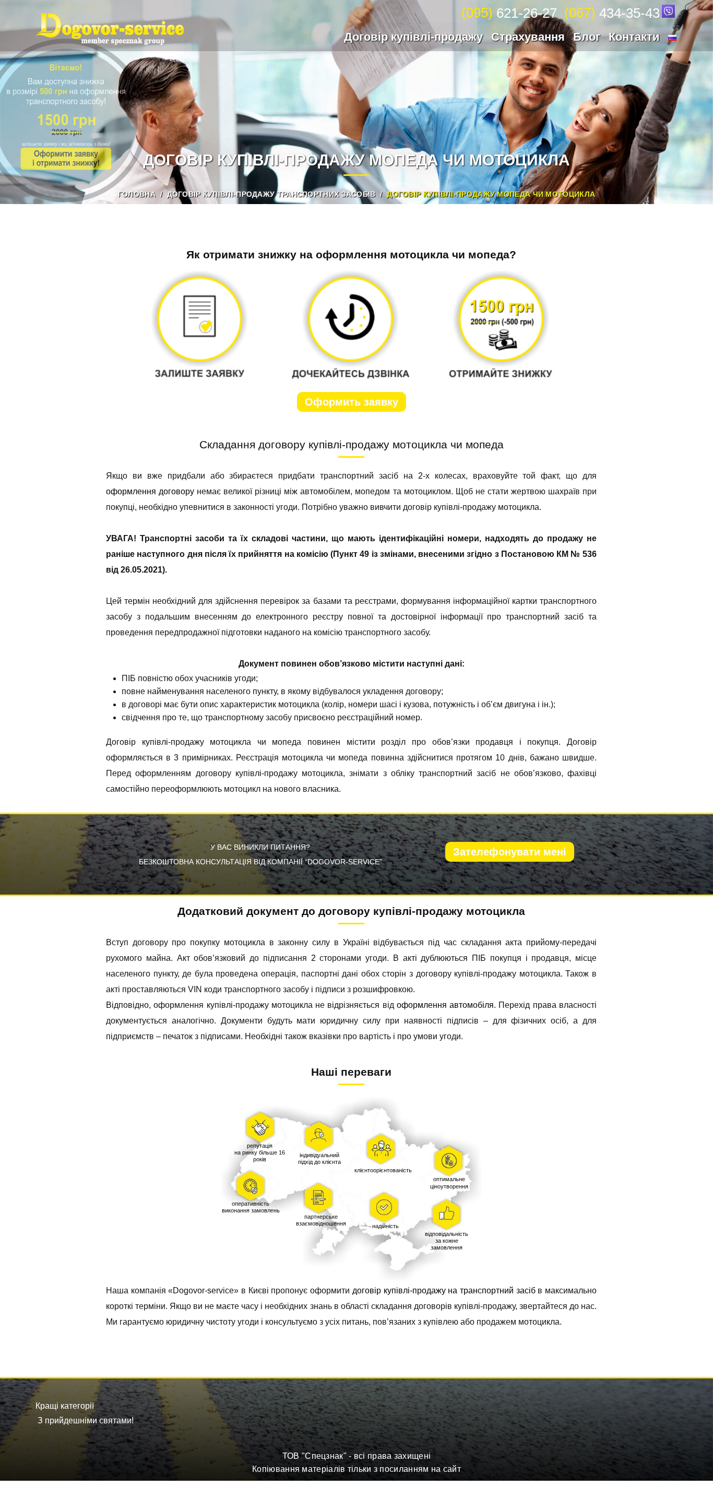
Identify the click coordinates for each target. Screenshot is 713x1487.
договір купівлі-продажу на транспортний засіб (445, 1290)
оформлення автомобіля (445, 1005)
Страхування (528, 36)
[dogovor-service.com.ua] (109, 29)
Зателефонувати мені (509, 852)
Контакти (634, 36)
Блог (586, 36)
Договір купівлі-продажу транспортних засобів (271, 194)
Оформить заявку (351, 402)
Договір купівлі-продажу (413, 36)
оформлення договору (151, 491)
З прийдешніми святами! (86, 1420)
